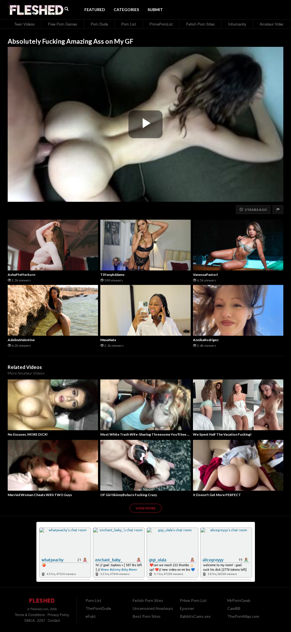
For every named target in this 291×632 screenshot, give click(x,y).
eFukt (91, 616)
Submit (155, 9)
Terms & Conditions (30, 614)
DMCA (29, 620)
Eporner (187, 608)
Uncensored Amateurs (153, 608)
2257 (41, 620)
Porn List (128, 24)
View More (146, 508)
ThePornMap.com (243, 616)
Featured (94, 9)
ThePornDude (98, 608)
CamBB (233, 608)
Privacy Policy (58, 614)
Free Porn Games (62, 24)
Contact (54, 620)
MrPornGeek (238, 600)
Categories (126, 9)
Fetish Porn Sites (200, 24)
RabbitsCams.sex (195, 616)
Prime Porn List (193, 600)
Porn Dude (99, 24)
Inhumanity (237, 24)
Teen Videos (24, 24)
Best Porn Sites (147, 616)
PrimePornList (161, 24)
